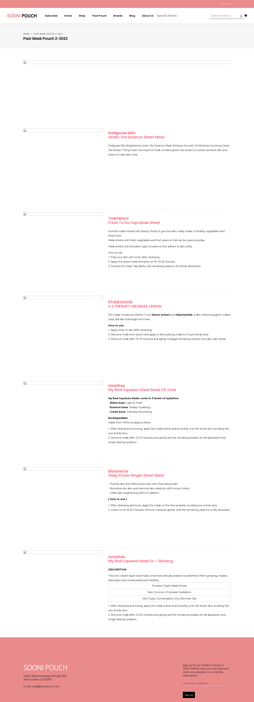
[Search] (241, 16)
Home (26, 34)
